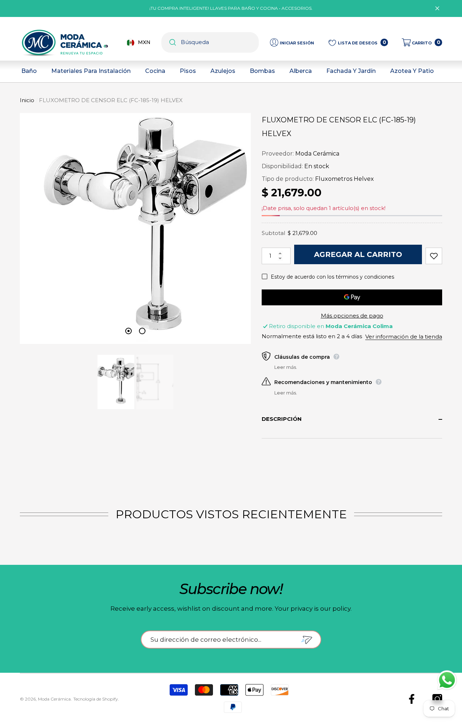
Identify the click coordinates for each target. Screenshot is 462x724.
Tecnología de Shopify (95, 699)
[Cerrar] (437, 8)
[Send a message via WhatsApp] (447, 680)
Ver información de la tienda (403, 336)
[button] (422, 42)
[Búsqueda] (210, 42)
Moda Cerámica (317, 153)
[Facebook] (411, 699)
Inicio (27, 100)
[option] (135, 228)
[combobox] (220, 42)
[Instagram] (437, 699)
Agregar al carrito (358, 254)
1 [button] (128, 331)
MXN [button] (144, 42)
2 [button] (142, 331)
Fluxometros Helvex (344, 178)
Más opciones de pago (352, 315)
